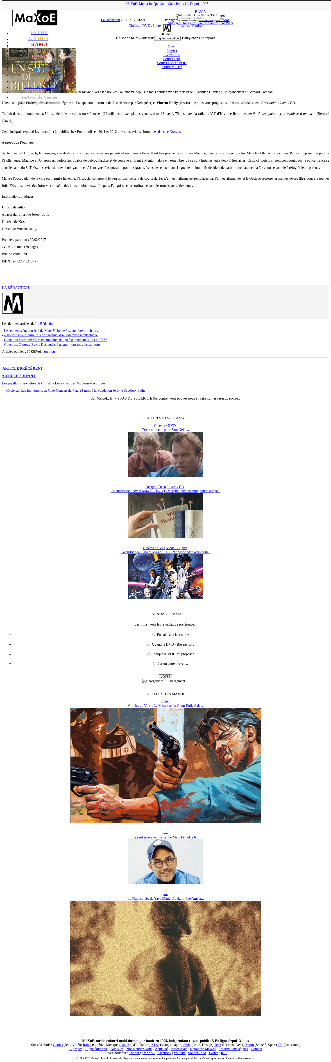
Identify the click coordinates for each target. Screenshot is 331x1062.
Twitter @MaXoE (142, 1053)
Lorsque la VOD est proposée (173, 654)
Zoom (249, 1045)
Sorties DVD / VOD (172, 63)
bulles (165, 701)
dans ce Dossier (169, 131)
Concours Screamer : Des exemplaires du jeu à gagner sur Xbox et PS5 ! (55, 340)
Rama (87, 1045)
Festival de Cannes (205, 23)
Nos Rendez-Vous (139, 1049)
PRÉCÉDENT (22, 368)
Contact (256, 1049)
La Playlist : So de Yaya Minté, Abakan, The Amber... (165, 898)
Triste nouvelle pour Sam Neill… (165, 430)
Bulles (124, 1045)
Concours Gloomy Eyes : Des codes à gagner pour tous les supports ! (53, 344)
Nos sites (117, 1049)
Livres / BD (171, 55)
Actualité (161, 1049)
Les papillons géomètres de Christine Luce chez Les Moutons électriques (53, 383)
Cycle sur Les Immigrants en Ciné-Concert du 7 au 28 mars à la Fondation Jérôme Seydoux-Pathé (75, 390)
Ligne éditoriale (96, 1049)
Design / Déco (155, 487)
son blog (49, 351)
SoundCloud (197, 1053)
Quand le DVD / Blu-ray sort (173, 644)
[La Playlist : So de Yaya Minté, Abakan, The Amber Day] (165, 1015)
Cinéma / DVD (165, 425)
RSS (224, 1053)
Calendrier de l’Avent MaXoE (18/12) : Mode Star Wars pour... (166, 552)
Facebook (164, 1053)
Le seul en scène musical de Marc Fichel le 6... (165, 837)
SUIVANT (19, 376)
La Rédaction (15, 287)
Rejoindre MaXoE (203, 1049)
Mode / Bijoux (176, 548)
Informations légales (233, 1049)
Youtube (180, 1053)
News (172, 47)
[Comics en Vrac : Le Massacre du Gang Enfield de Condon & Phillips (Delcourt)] (165, 822)
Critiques (172, 67)
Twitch (213, 1053)
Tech (217, 1045)
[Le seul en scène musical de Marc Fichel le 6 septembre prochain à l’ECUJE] (165, 883)
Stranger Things (179, 23)
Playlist (172, 51)
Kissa (155, 1045)
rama (164, 833)
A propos (75, 1049)
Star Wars (226, 23)
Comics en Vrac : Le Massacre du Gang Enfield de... (165, 705)
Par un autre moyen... (173, 663)
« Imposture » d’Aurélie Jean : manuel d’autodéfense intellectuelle (51, 335)
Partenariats (179, 1049)
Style (186, 1045)
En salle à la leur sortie (173, 635)
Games (58, 1045)
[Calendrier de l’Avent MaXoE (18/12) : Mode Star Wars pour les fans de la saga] (165, 598)
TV (280, 1045)
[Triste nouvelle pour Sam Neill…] (165, 475)
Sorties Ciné (172, 59)
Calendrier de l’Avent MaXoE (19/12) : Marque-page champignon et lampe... (165, 491)
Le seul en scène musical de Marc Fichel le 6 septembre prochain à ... (53, 330)
